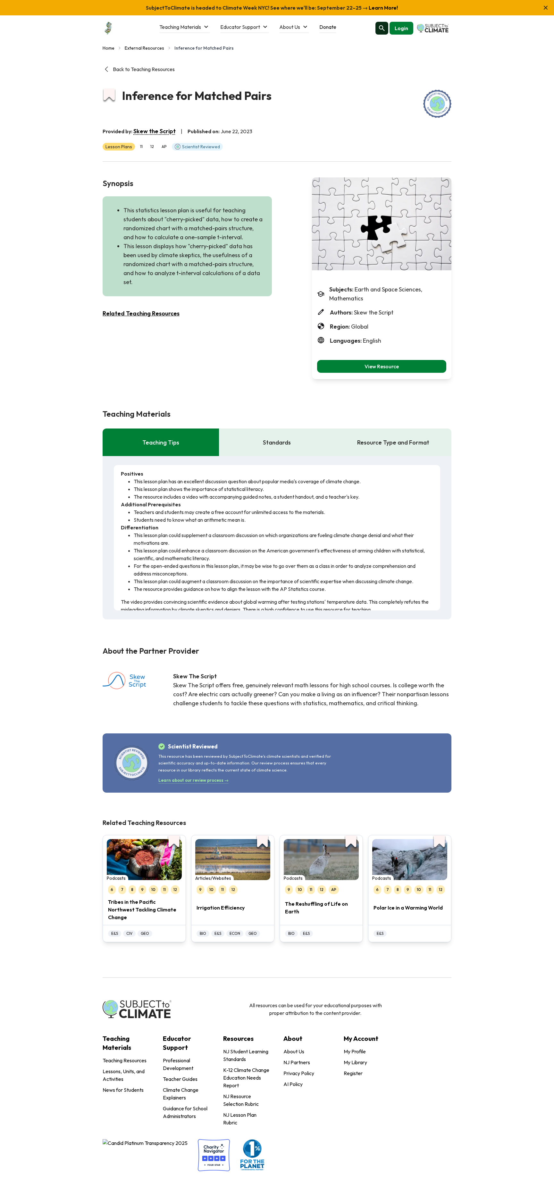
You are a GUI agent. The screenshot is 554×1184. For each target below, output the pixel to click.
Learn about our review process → (193, 780)
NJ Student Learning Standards (245, 1055)
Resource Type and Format (393, 442)
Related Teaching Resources (141, 313)
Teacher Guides (180, 1079)
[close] (545, 7)
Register (353, 1073)
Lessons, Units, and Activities (124, 1075)
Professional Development (178, 1064)
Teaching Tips (160, 442)
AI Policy (293, 1084)
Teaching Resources (125, 1060)
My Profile (355, 1051)
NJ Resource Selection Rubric (241, 1100)
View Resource (382, 366)
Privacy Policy (298, 1073)
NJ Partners (296, 1062)
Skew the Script (154, 131)
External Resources (144, 48)
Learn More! (383, 7)
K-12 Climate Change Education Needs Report (246, 1078)
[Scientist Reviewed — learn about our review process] (437, 104)
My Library (355, 1062)
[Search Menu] (381, 28)
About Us (293, 1051)
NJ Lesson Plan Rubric (239, 1119)
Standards (277, 442)
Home (108, 48)
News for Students (123, 1090)
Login (401, 28)
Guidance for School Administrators (185, 1112)
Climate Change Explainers (180, 1094)
